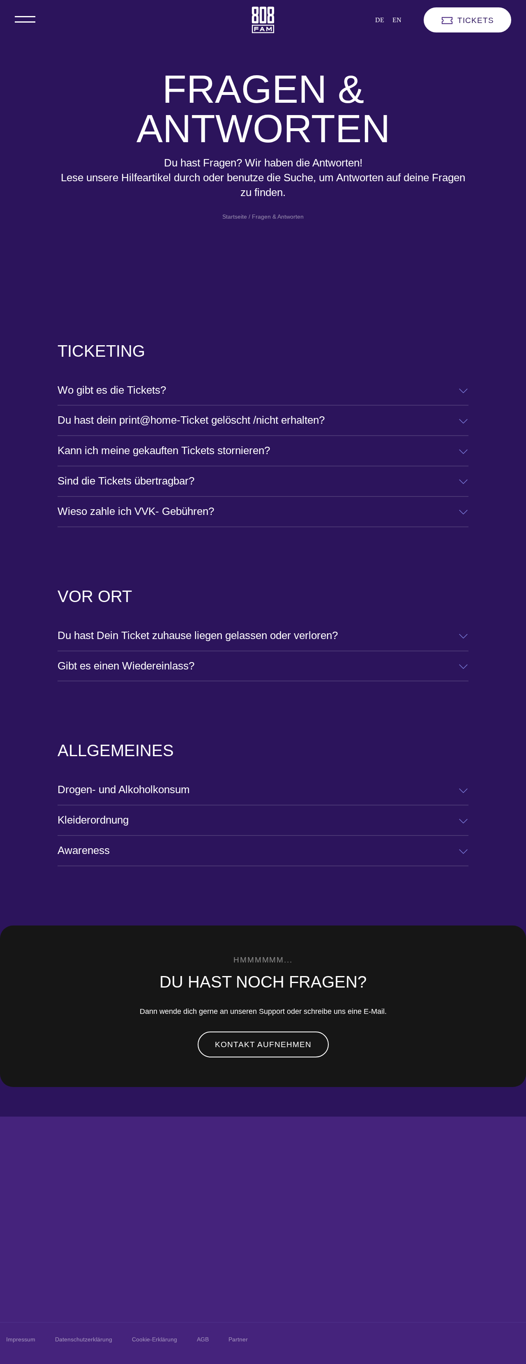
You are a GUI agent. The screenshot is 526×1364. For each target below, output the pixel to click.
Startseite (234, 216)
